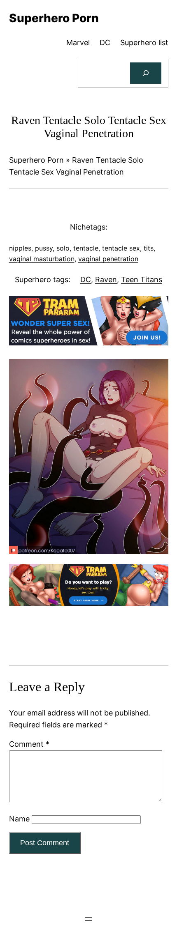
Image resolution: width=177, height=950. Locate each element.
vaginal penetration (108, 259)
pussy (44, 248)
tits (149, 248)
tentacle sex (121, 248)
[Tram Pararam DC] (88, 342)
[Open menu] (88, 919)
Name (19, 818)
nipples (20, 248)
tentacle (85, 248)
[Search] (145, 73)
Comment (29, 744)
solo (63, 248)
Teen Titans (141, 279)
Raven (106, 279)
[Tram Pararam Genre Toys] (88, 603)
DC (85, 279)
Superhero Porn (36, 160)
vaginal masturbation (42, 259)
